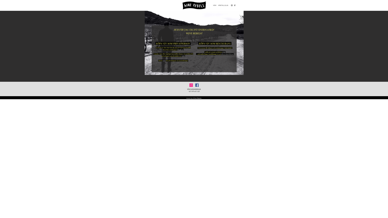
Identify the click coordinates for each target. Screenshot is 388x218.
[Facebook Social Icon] (197, 85)
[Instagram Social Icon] (191, 85)
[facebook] (235, 5)
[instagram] (232, 5)
